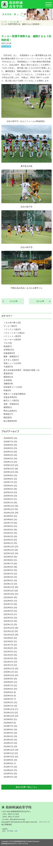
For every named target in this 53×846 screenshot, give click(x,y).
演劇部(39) (8, 384)
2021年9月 (10, 638)
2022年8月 (10, 601)
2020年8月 (10, 682)
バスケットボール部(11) (14, 333)
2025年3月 (10, 496)
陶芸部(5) (8, 417)
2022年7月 (10, 604)
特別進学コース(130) (13, 387)
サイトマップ (44, 822)
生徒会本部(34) (10, 397)
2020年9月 (10, 679)
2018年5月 (10, 774)
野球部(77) (8, 414)
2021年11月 (11, 631)
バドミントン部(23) (12, 336)
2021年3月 (10, 658)
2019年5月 (10, 733)
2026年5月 (10, 448)
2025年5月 (10, 489)
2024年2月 (10, 540)
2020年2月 (10, 702)
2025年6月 (10, 486)
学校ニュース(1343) (12, 363)
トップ (4, 22)
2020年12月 (11, 669)
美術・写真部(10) (11, 404)
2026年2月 (10, 459)
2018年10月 (11, 757)
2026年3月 (10, 455)
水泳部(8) (8, 380)
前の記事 (41, 301)
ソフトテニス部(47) (12, 329)
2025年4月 (10, 492)
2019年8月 (10, 723)
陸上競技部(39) (10, 421)
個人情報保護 (6, 824)
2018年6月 (10, 770)
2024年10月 (11, 513)
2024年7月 (10, 523)
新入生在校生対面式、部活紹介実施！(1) (21, 370)
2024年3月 (10, 536)
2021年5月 (10, 652)
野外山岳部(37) (10, 411)
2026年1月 (10, 462)
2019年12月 (11, 709)
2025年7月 (10, 482)
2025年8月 (10, 479)
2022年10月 (11, 594)
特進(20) (7, 390)
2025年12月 (11, 465)
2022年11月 (11, 591)
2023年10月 (11, 553)
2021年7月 (10, 645)
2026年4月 (10, 452)
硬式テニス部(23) (11, 401)
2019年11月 (11, 713)
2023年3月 (10, 577)
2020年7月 (10, 685)
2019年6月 (10, 729)
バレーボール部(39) (12, 340)
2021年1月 (10, 665)
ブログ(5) (8, 343)
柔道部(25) (8, 373)
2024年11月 (11, 509)
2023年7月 (10, 564)
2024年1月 (10, 543)
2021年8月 (10, 641)
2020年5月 (10, 692)
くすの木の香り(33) (12, 323)
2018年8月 (10, 763)
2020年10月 (11, 675)
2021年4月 (10, 655)
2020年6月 (10, 689)
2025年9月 (10, 475)
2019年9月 (10, 719)
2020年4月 (10, 696)
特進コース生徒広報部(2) (15, 394)
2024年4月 (10, 533)
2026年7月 (10, 442)
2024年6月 (10, 526)
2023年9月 (10, 557)
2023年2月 (10, 580)
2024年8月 (10, 519)
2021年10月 (11, 635)
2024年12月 (11, 506)
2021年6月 (10, 648)
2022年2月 (10, 621)
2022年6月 (10, 608)
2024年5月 (10, 530)
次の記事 (13, 301)
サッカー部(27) (10, 326)
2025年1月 (10, 503)
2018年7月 (10, 767)
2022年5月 (10, 611)
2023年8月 (10, 560)
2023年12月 (11, 547)
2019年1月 (10, 746)
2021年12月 (11, 628)
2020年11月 (11, 672)
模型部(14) (8, 377)
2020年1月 (10, 706)
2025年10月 (11, 472)
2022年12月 (11, 587)
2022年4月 (10, 614)
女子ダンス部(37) (11, 360)
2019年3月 (10, 740)
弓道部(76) (8, 367)
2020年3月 (10, 699)
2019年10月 (11, 716)
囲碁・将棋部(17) (11, 356)
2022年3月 (10, 618)
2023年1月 (10, 584)
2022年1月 (10, 624)
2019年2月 (10, 743)
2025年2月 (10, 499)
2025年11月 (11, 469)
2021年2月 (10, 662)
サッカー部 (14, 22)
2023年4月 (10, 574)
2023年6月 (10, 567)
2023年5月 (10, 570)
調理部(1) (8, 407)
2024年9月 (10, 516)
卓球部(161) (9, 350)
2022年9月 (10, 597)
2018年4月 (10, 777)
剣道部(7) (8, 346)
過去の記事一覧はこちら (26, 787)
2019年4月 (10, 736)
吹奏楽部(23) (9, 353)
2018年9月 (10, 760)
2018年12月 (11, 750)
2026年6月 (10, 445)
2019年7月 (10, 726)
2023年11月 (11, 550)
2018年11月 (11, 753)
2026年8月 (10, 438)
